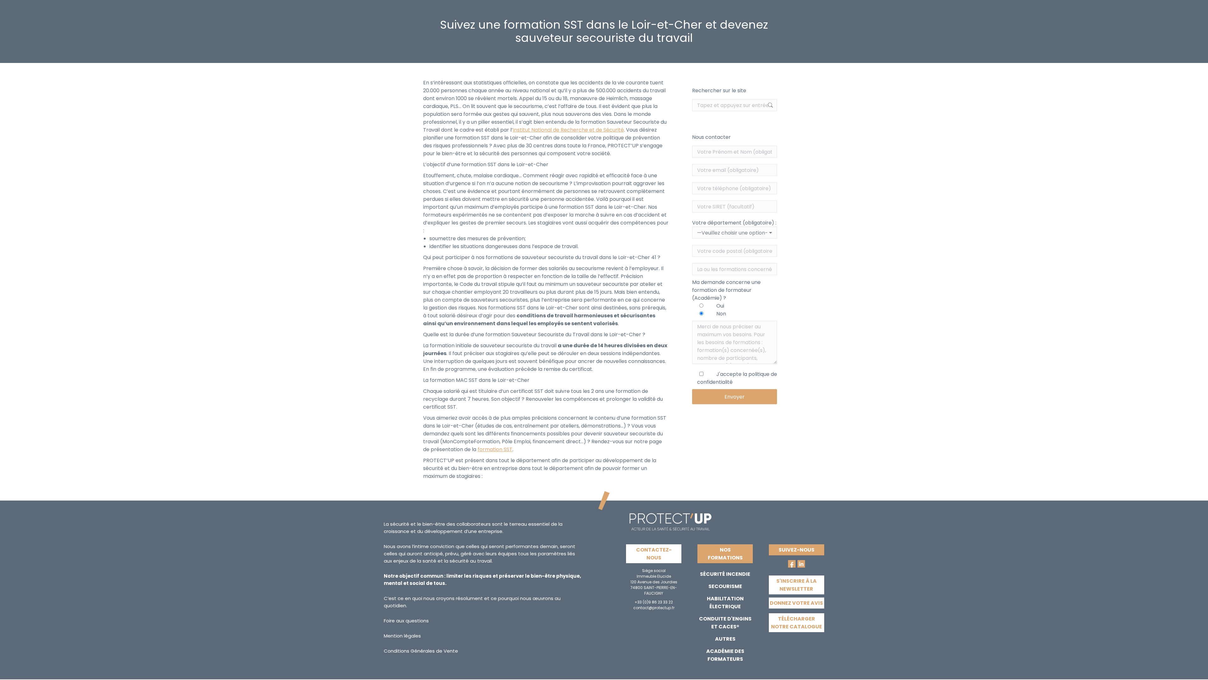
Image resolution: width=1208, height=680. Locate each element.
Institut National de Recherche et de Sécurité (568, 129)
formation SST (495, 449)
